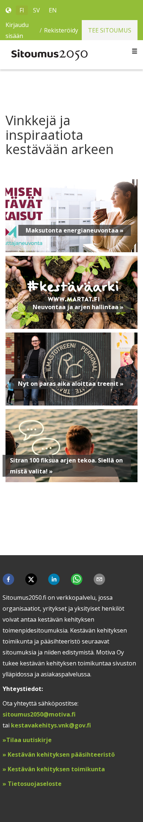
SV (36, 10)
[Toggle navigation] (135, 51)
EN (53, 10)
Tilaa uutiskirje (29, 740)
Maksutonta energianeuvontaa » (75, 230)
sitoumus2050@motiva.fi (39, 714)
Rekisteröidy (61, 30)
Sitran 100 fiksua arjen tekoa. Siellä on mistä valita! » (66, 465)
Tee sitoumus (109, 30)
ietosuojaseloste (37, 784)
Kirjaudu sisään (17, 30)
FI (21, 10)
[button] (8, 579)
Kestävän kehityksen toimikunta (55, 769)
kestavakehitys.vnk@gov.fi (51, 725)
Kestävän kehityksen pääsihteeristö (61, 754)
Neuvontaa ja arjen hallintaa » (78, 307)
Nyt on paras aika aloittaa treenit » (71, 384)
